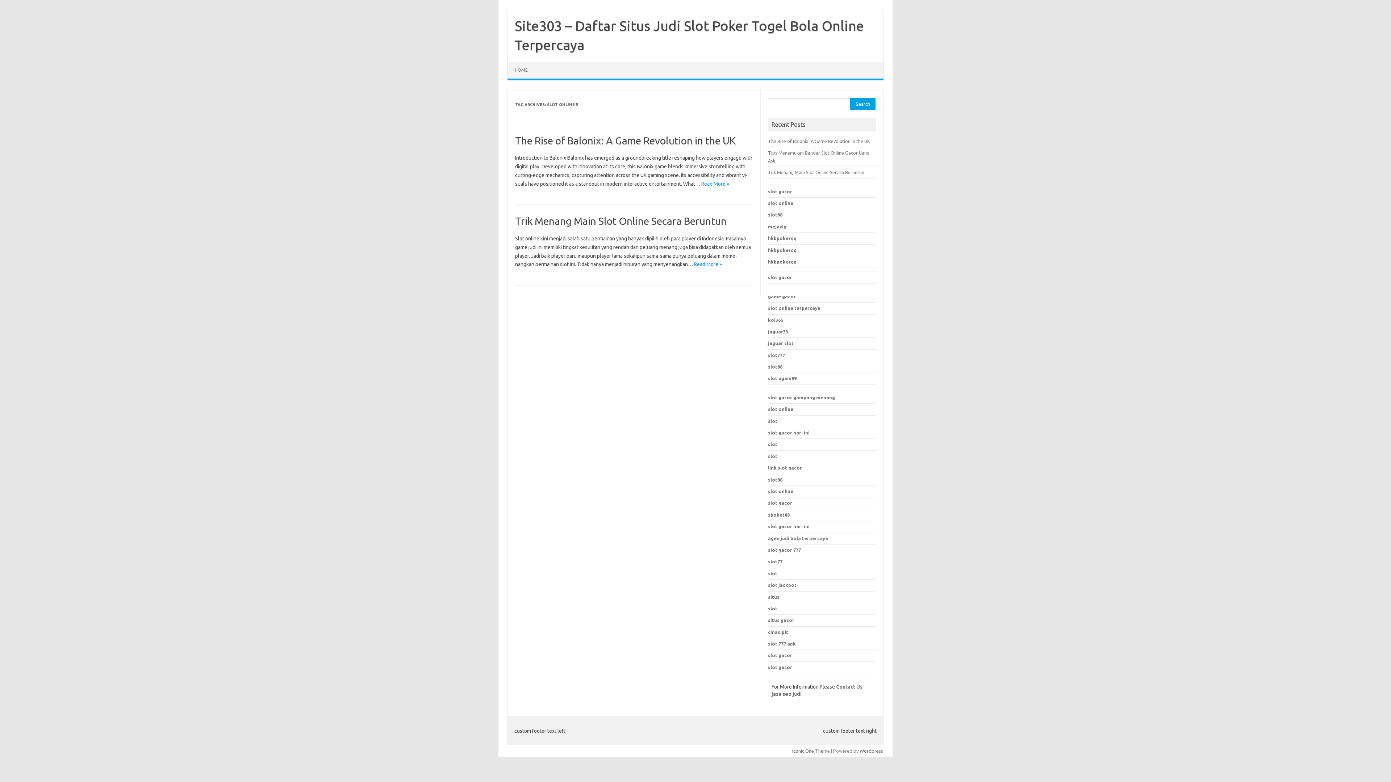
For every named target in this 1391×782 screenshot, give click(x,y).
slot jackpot (782, 585)
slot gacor (780, 191)
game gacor (782, 296)
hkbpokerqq (782, 238)
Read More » (715, 184)
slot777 (776, 355)
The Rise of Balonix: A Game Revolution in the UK (625, 140)
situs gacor (781, 620)
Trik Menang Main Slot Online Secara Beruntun (621, 221)
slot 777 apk (782, 643)
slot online (780, 203)
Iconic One (803, 750)
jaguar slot (781, 343)
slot (772, 421)
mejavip (777, 226)
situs (774, 597)
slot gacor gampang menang (801, 397)
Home (521, 70)
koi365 (775, 320)
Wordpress (871, 750)
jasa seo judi (787, 694)
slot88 (775, 214)
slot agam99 (782, 378)
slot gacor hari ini (789, 432)
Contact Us (849, 687)
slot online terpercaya (794, 308)
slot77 (775, 561)
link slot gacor (785, 467)
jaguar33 (778, 331)
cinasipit (778, 632)
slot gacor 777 (784, 549)
